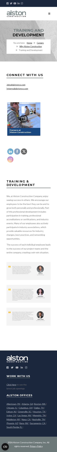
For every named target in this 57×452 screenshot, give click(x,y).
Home (29, 43)
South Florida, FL (14, 427)
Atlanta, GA (27, 404)
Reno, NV (24, 423)
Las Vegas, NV (25, 415)
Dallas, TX (39, 407)
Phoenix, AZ (12, 423)
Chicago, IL (12, 407)
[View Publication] (24, 119)
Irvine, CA (11, 415)
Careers (40, 43)
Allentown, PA (14, 404)
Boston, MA (40, 404)
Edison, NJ (12, 411)
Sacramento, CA (38, 423)
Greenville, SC (25, 411)
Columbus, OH (26, 407)
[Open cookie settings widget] (5, 446)
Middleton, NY (14, 419)
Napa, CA (26, 419)
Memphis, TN (39, 415)
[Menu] (49, 13)
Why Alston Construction (30, 46)
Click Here (11, 384)
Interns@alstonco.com (17, 88)
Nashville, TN (38, 419)
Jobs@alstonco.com (16, 84)
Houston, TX (39, 411)
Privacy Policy (36, 446)
